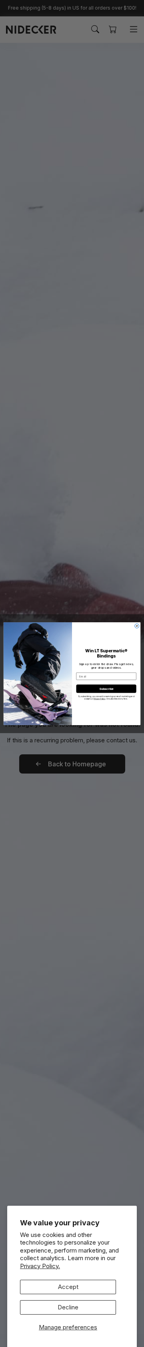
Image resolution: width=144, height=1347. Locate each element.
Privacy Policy (99, 699)
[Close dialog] (137, 625)
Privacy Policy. (40, 1266)
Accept (68, 1287)
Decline (68, 1307)
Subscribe (106, 688)
